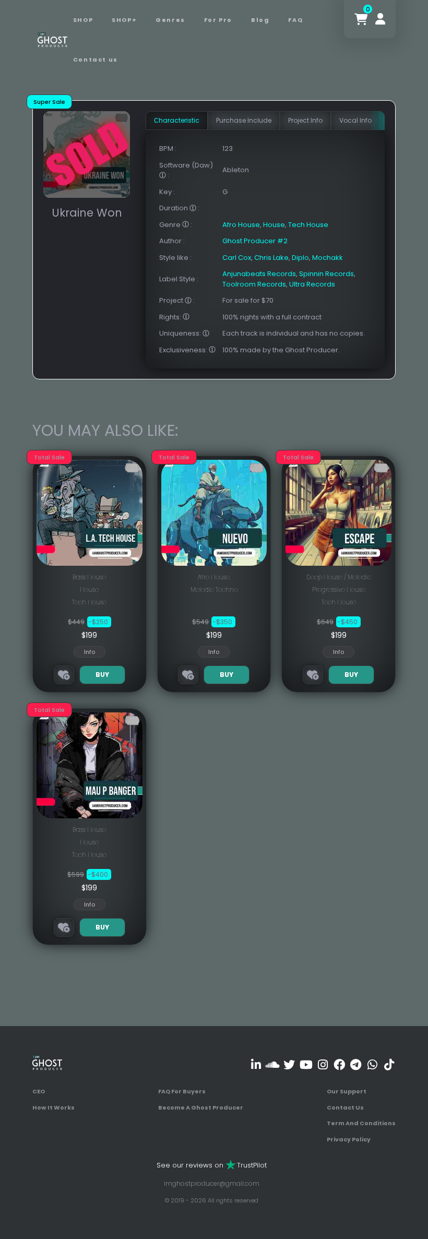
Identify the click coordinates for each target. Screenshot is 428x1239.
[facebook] (339, 1064)
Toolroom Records (254, 284)
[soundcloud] (272, 1064)
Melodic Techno (214, 589)
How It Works (53, 1107)
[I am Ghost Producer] (52, 39)
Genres (170, 20)
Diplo (300, 258)
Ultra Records (312, 284)
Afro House (241, 225)
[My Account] (380, 19)
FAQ (295, 20)
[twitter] (289, 1064)
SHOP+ (124, 20)
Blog (260, 20)
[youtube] (306, 1064)
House (274, 225)
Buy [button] (102, 674)
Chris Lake (271, 258)
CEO (38, 1091)
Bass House (89, 577)
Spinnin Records (326, 274)
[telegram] (355, 1064)
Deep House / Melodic (338, 577)
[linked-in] (256, 1064)
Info (89, 652)
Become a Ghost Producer (200, 1107)
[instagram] (322, 1064)
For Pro (218, 20)
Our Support (346, 1091)
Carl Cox (236, 258)
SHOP (83, 20)
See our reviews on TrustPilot (212, 1165)
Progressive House (338, 589)
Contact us (95, 59)
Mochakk (327, 258)
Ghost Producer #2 (255, 241)
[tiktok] (389, 1064)
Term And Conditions (361, 1123)
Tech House (308, 225)
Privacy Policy (349, 1139)
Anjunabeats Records (259, 274)
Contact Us (345, 1107)
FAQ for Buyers (182, 1091)
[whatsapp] (372, 1064)
